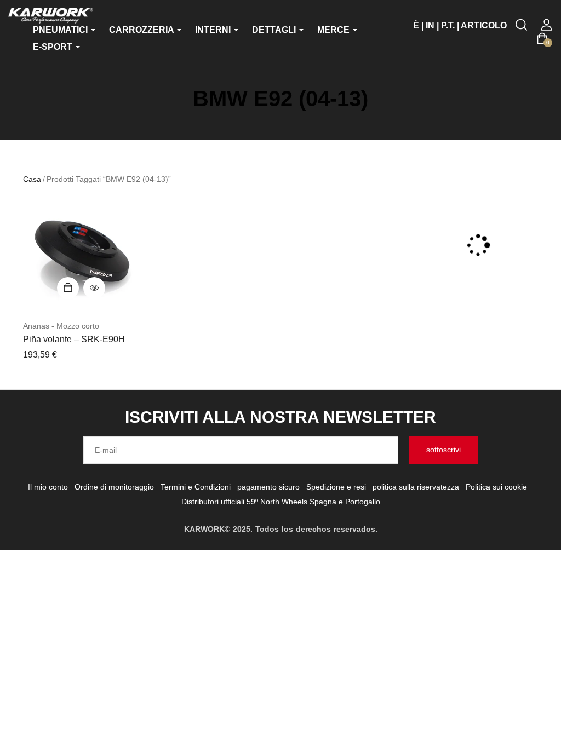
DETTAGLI (275, 29)
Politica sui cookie (496, 486)
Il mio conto (48, 486)
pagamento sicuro (268, 486)
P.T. (448, 25)
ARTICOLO (484, 25)
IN (430, 25)
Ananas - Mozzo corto (61, 325)
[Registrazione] (546, 25)
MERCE (334, 29)
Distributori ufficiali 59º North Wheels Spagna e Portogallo (280, 501)
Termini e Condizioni (196, 486)
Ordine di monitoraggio (114, 486)
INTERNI (214, 29)
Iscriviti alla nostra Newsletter (280, 417)
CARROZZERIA (142, 29)
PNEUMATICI (61, 29)
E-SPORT (54, 46)
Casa (32, 179)
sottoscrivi (443, 449)
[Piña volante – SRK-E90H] (81, 255)
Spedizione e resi (336, 486)
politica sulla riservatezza (416, 486)
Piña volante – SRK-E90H (74, 339)
